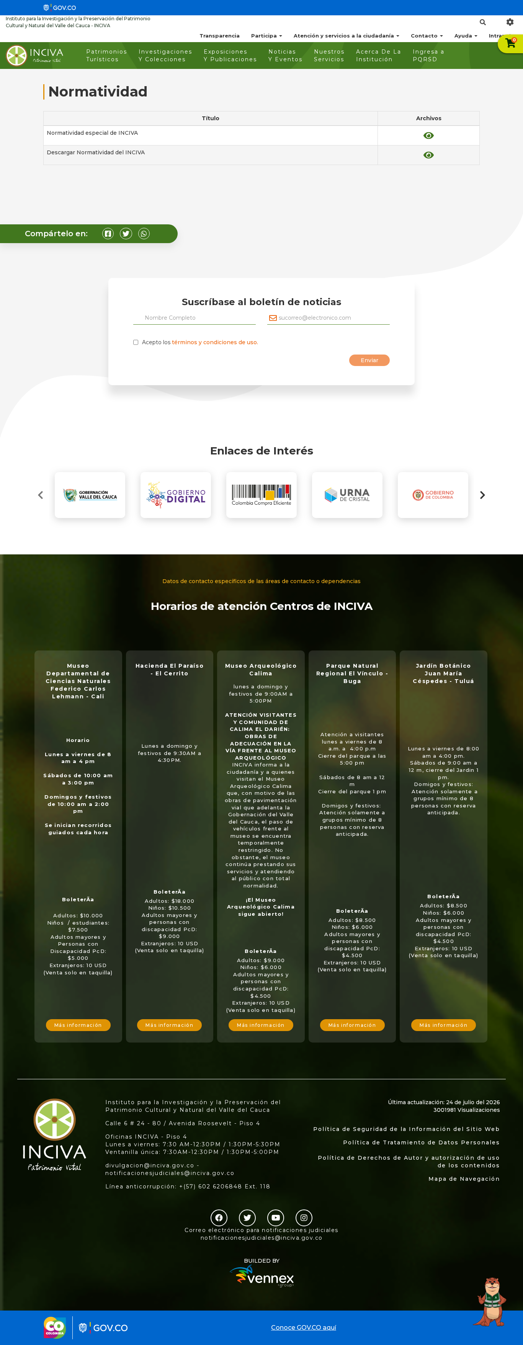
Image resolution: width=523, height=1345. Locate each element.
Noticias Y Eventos (285, 55)
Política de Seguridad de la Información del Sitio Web (406, 1129)
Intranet (500, 36)
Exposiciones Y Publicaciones (230, 55)
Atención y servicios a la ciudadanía (345, 36)
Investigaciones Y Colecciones (165, 55)
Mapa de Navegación (464, 1178)
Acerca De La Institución (378, 55)
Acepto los (200, 342)
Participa (264, 36)
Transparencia (219, 36)
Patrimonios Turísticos (106, 55)
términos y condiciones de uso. (215, 342)
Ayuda (464, 36)
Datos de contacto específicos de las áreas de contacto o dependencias (261, 581)
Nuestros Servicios (329, 55)
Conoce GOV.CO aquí (303, 1327)
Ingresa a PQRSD (429, 55)
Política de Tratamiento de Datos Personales (421, 1142)
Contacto (425, 36)
